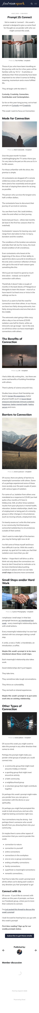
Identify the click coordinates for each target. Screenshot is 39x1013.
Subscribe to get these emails (19, 936)
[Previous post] (3, 950)
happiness (6, 404)
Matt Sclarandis (19, 150)
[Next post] (35, 950)
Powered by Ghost (19, 999)
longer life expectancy (16, 396)
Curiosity (15, 105)
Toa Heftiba (19, 60)
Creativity (27, 105)
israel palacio (19, 738)
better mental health (19, 404)
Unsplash (27, 60)
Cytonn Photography (19, 612)
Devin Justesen (19, 472)
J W (19, 370)
